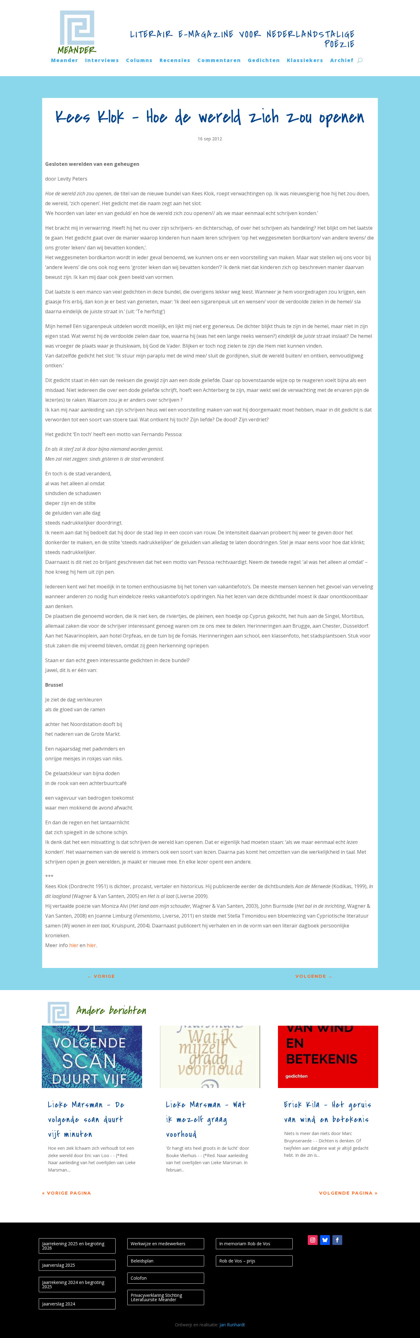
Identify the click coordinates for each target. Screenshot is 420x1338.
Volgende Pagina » (348, 1193)
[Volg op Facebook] (337, 1240)
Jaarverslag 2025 (58, 1265)
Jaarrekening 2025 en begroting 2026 (73, 1246)
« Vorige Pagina (66, 1193)
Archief (342, 61)
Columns (139, 61)
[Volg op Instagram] (313, 1240)
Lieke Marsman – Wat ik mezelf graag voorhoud (206, 1119)
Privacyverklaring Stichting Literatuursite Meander (156, 1297)
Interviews (102, 61)
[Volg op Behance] (325, 1240)
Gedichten (264, 61)
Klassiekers (305, 61)
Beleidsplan (142, 1261)
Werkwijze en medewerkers (158, 1243)
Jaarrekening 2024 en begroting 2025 (73, 1284)
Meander (64, 61)
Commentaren (219, 61)
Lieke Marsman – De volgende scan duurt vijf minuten (86, 1119)
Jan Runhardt (232, 1325)
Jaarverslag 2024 (58, 1304)
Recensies (175, 61)
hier (74, 945)
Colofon (139, 1278)
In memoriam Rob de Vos (244, 1243)
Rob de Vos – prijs (237, 1261)
